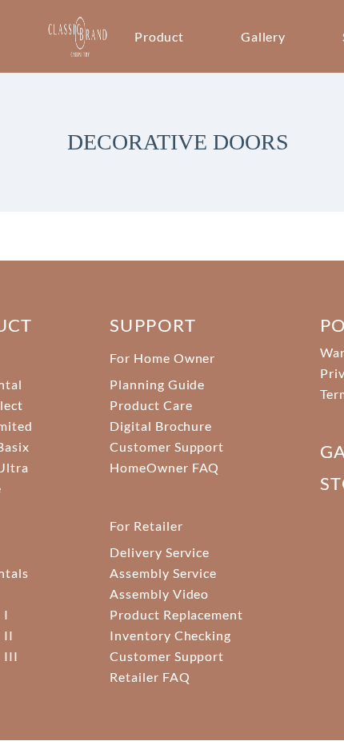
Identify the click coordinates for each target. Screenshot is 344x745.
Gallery (263, 36)
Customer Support (167, 446)
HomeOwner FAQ (164, 467)
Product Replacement (176, 614)
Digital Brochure (161, 425)
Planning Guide (157, 384)
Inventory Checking (170, 635)
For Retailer (146, 525)
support (153, 325)
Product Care (151, 404)
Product (159, 36)
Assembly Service (163, 572)
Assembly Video (159, 593)
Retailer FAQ (150, 676)
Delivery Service (160, 552)
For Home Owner (162, 357)
